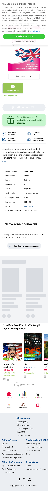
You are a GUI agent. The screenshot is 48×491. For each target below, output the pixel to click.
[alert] (24, 23)
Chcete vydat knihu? (34, 447)
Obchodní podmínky (25, 428)
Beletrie (5, 444)
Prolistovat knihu (24, 76)
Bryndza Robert (30, 367)
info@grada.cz (11, 469)
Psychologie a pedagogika (12, 454)
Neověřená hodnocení (20, 224)
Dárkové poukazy (24, 425)
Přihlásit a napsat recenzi (26, 246)
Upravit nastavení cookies (36, 469)
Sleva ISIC (21, 432)
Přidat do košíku (26, 107)
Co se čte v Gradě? (33, 450)
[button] (24, 41)
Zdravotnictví (7, 447)
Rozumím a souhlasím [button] (24, 36)
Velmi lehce (28, 206)
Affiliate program (33, 444)
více (4, 161)
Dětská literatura (9, 450)
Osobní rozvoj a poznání (12, 457)
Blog (28, 454)
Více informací (35, 31)
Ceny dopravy (22, 422)
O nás (28, 466)
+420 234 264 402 (12, 466)
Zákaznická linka (23, 435)
